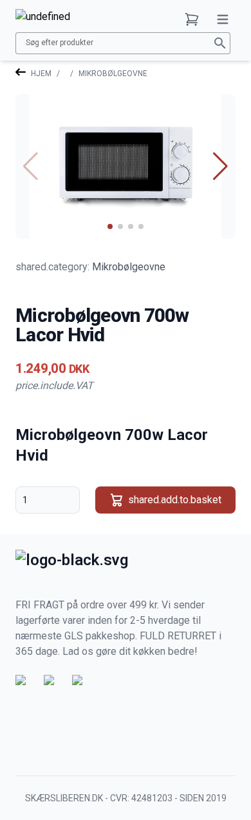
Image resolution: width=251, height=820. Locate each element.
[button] (165, 500)
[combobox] (116, 43)
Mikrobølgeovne (113, 73)
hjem (41, 73)
